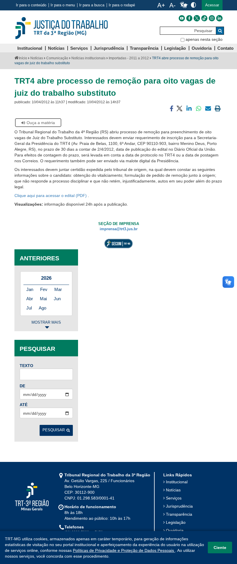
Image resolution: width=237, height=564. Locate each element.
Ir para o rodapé (122, 5)
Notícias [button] (56, 48)
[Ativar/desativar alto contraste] (193, 5)
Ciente (220, 547)
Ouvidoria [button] (202, 48)
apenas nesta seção (204, 39)
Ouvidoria (175, 530)
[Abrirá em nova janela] (182, 18)
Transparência (179, 514)
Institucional (177, 482)
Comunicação (57, 58)
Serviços (174, 498)
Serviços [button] (79, 48)
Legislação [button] (175, 48)
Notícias (36, 58)
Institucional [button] (29, 48)
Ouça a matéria (41, 122)
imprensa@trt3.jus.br (119, 229)
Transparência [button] (144, 48)
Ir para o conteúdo (31, 5)
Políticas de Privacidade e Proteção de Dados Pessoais (124, 550)
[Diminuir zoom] (172, 5)
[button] (212, 5)
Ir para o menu (63, 5)
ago (42, 307)
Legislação (176, 522)
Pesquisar (53, 430)
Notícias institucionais (88, 58)
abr (29, 298)
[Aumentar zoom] (160, 5)
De (22, 386)
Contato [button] (225, 48)
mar (58, 289)
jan (29, 289)
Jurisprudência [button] (109, 48)
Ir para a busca (91, 5)
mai (43, 298)
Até (23, 404)
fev (43, 289)
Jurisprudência (179, 506)
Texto (26, 365)
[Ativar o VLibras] (183, 5)
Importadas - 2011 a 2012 (129, 58)
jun (57, 298)
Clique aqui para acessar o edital (45, 195)
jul (29, 307)
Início (23, 58)
